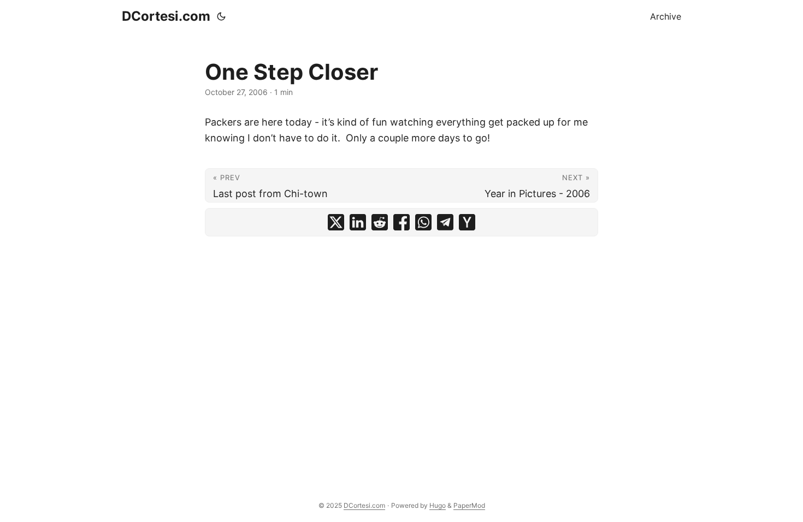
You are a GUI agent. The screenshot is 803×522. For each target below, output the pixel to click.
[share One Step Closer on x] (336, 222)
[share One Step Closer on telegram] (445, 222)
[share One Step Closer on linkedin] (358, 222)
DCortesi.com (166, 16)
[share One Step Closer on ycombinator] (467, 222)
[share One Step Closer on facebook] (401, 222)
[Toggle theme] (221, 16)
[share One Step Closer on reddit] (379, 222)
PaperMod (469, 505)
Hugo (437, 505)
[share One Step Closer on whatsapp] (423, 222)
